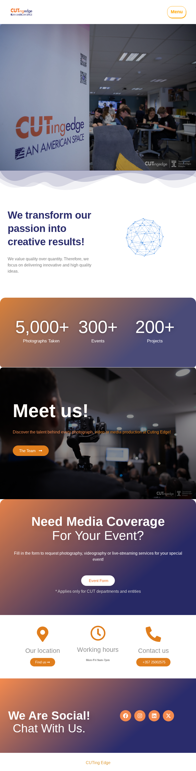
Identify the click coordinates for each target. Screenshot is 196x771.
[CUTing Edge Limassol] (21, 12)
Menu (177, 11)
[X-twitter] (168, 715)
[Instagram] (139, 715)
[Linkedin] (154, 715)
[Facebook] (125, 715)
